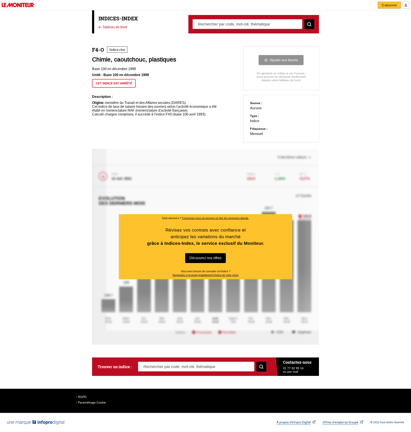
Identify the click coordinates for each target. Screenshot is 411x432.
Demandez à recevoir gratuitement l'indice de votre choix (205, 275)
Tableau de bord (114, 27)
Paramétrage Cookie (92, 402)
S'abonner (389, 5)
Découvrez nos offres (205, 258)
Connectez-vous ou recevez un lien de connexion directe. (215, 218)
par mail (292, 372)
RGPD (82, 397)
